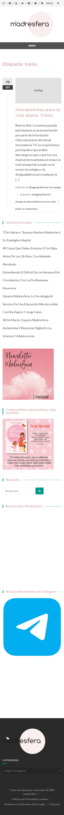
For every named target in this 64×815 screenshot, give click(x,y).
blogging (37, 194)
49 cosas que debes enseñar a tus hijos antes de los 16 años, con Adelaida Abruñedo (30, 256)
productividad (31, 201)
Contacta (54, 804)
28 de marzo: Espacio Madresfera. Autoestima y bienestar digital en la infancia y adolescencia (27, 328)
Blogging (34, 187)
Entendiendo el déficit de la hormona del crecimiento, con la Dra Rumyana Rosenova (31, 280)
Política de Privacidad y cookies (30, 799)
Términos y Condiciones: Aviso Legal (24, 804)
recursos (44, 201)
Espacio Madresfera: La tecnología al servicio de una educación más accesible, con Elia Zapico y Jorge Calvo (31, 304)
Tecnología (55, 187)
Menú (49, 3)
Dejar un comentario (26, 208)
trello (53, 201)
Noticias (43, 187)
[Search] (39, 491)
